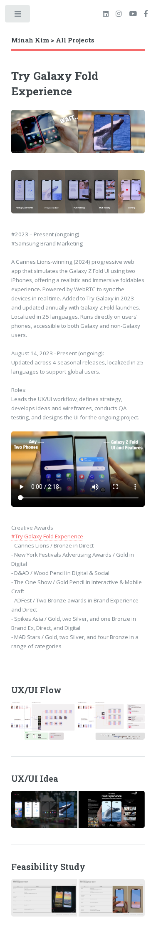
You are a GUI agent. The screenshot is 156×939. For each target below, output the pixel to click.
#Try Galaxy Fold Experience (47, 536)
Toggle (18, 15)
